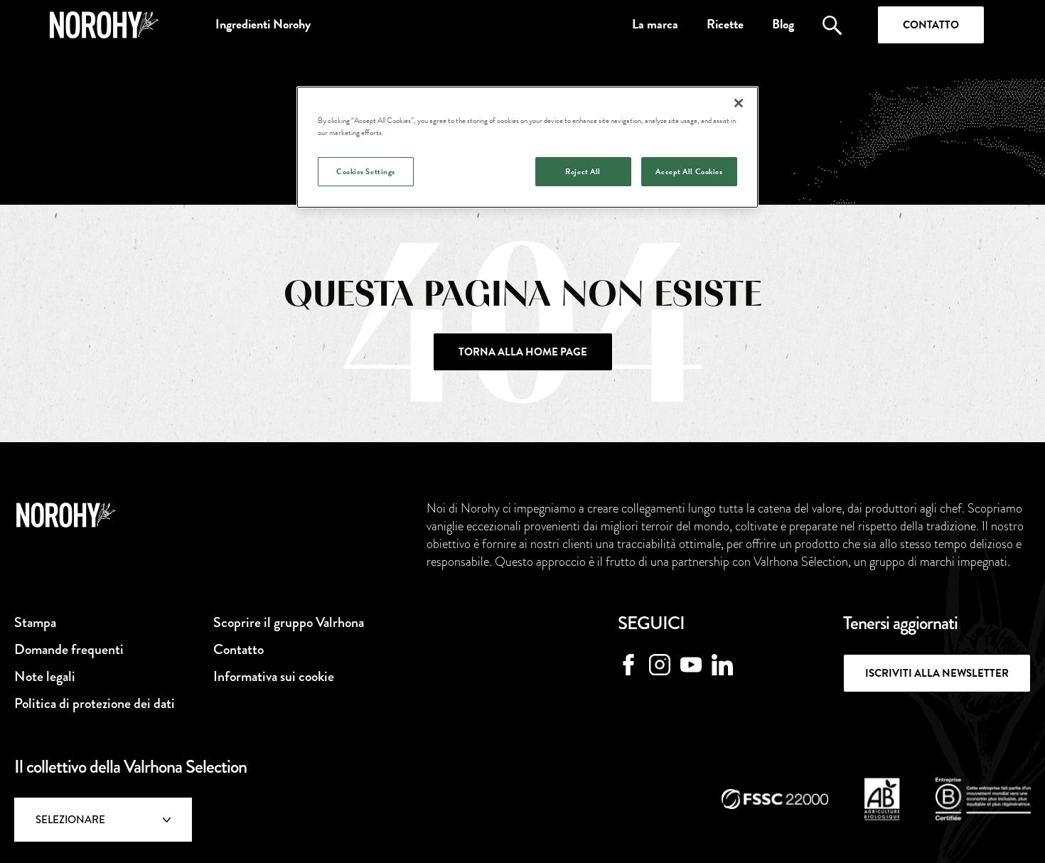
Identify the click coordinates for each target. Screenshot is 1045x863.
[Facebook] (628, 664)
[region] (527, 147)
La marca (655, 24)
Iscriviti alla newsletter (937, 673)
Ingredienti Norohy (263, 24)
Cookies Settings (365, 172)
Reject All (583, 172)
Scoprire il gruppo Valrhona (288, 622)
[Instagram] (659, 664)
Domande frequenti (69, 649)
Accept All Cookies (688, 172)
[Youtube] (691, 664)
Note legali (44, 676)
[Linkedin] (722, 664)
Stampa (35, 622)
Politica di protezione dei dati (94, 703)
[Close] (738, 103)
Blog (783, 24)
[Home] (104, 24)
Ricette (725, 24)
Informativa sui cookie (273, 676)
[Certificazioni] (775, 799)
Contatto (931, 25)
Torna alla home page (523, 352)
